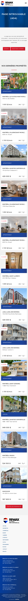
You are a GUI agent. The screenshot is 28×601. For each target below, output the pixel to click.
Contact (5, 549)
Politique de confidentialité (14, 596)
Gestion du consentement (17, 597)
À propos (5, 537)
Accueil (6, 48)
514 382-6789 (8, 589)
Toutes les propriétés (14, 506)
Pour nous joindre (18, 48)
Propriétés (5, 528)
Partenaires (6, 539)
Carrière (5, 535)
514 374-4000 (8, 563)
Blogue (4, 546)
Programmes (6, 544)
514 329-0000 (8, 580)
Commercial (5, 530)
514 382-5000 (8, 572)
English (4, 551)
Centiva (17, 599)
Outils (4, 542)
